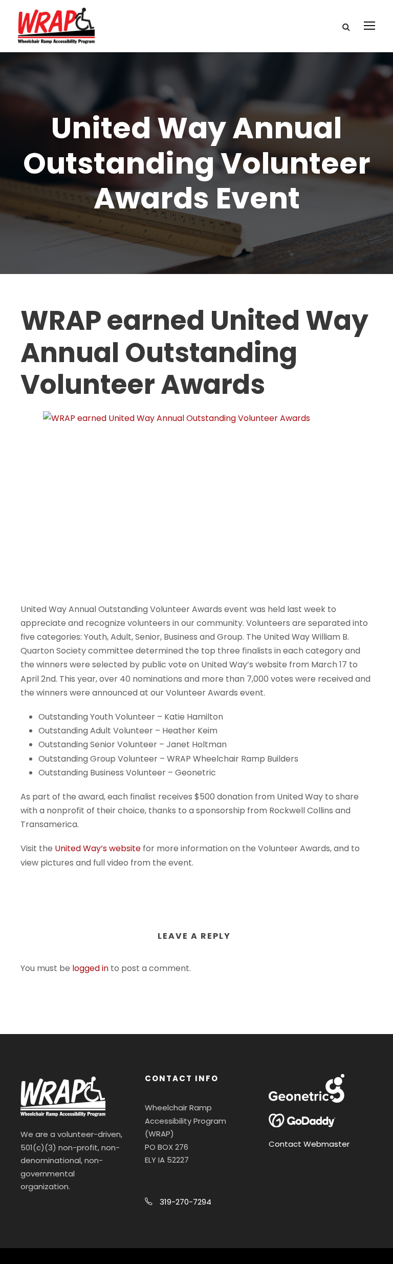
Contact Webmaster (309, 1144)
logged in (90, 968)
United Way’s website (98, 848)
